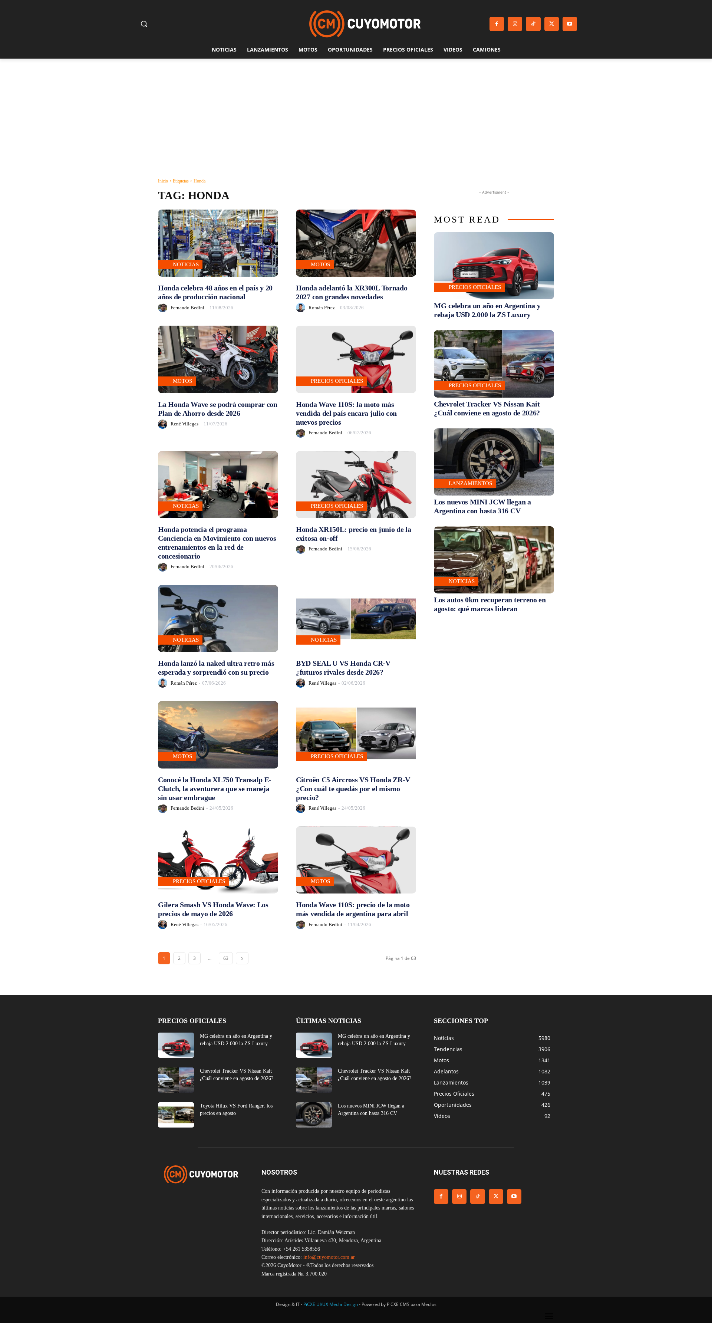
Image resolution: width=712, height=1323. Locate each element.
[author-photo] (163, 307)
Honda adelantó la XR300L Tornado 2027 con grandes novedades (351, 292)
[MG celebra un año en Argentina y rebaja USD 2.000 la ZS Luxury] (494, 265)
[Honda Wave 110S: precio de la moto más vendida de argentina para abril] (356, 859)
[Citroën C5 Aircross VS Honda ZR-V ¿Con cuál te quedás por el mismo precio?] (356, 734)
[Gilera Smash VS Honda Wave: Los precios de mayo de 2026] (218, 859)
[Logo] (365, 23)
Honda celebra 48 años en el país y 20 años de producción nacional (215, 292)
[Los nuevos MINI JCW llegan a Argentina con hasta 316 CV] (494, 462)
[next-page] (242, 958)
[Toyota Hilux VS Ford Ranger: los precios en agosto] (176, 1115)
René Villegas (184, 424)
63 (225, 958)
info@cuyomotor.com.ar (329, 1257)
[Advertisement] (356, 114)
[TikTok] (533, 24)
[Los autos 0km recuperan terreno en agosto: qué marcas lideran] (494, 559)
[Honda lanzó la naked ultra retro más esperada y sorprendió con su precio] (218, 618)
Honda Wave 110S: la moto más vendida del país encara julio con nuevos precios (346, 413)
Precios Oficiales (337, 381)
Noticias (186, 264)
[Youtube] (570, 24)
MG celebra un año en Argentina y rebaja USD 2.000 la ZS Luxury (487, 310)
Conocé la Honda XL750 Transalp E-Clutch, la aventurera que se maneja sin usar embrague (214, 789)
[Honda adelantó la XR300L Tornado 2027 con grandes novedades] (356, 243)
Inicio (163, 181)
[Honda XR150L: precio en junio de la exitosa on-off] (356, 484)
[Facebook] (497, 24)
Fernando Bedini (187, 307)
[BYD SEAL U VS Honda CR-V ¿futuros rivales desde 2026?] (356, 618)
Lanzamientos (470, 483)
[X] (551, 24)
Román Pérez (322, 307)
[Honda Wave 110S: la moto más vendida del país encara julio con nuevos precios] (356, 359)
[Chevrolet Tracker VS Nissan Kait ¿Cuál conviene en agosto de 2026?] (494, 363)
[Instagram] (515, 24)
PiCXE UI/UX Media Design (330, 1304)
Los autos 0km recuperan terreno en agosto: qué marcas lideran (490, 604)
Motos (320, 264)
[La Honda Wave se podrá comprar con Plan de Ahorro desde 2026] (218, 359)
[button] (144, 24)
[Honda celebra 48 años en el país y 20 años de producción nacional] (218, 243)
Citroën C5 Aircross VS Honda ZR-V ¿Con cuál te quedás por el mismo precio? (353, 789)
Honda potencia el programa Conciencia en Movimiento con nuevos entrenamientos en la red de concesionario (217, 542)
